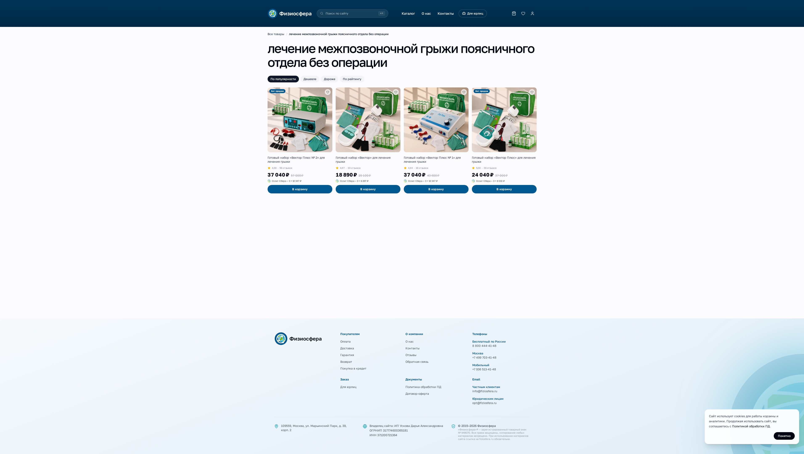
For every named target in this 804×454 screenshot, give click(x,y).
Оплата (345, 341)
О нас (426, 13)
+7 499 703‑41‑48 (484, 357)
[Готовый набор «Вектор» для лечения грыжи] (368, 140)
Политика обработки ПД (423, 387)
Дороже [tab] (329, 79)
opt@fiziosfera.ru (484, 403)
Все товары (276, 34)
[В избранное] (328, 92)
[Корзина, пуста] (514, 13)
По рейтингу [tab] (352, 79)
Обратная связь (416, 361)
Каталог (408, 13)
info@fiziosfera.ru (484, 391)
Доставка (347, 348)
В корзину (300, 189)
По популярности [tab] (283, 79)
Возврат (346, 361)
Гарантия (347, 355)
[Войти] (532, 13)
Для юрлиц (475, 13)
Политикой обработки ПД (751, 426)
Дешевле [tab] (310, 79)
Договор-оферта (417, 393)
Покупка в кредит (353, 368)
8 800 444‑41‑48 (484, 345)
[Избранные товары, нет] (523, 13)
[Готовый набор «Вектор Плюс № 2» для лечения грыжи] (300, 140)
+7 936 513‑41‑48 (484, 369)
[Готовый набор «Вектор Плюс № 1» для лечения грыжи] (436, 140)
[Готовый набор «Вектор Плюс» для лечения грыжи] (504, 140)
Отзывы (410, 355)
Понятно (784, 436)
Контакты (446, 13)
